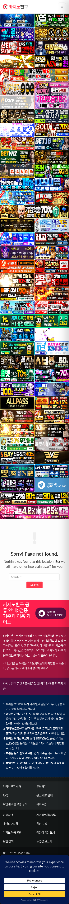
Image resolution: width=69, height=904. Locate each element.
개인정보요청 (10, 823)
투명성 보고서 (44, 841)
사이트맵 (41, 804)
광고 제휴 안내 (44, 795)
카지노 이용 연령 (12, 832)
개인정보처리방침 (46, 815)
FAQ (5, 795)
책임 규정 (41, 823)
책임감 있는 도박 (45, 832)
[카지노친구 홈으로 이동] (15, 6)
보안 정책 (8, 841)
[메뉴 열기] (62, 7)
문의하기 (41, 786)
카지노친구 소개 (12, 786)
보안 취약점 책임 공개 (15, 804)
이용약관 (8, 815)
